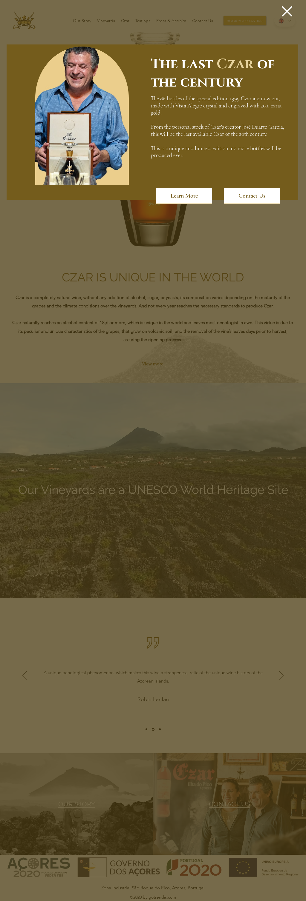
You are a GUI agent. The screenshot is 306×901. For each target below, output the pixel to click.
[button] (287, 11)
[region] (84, 117)
